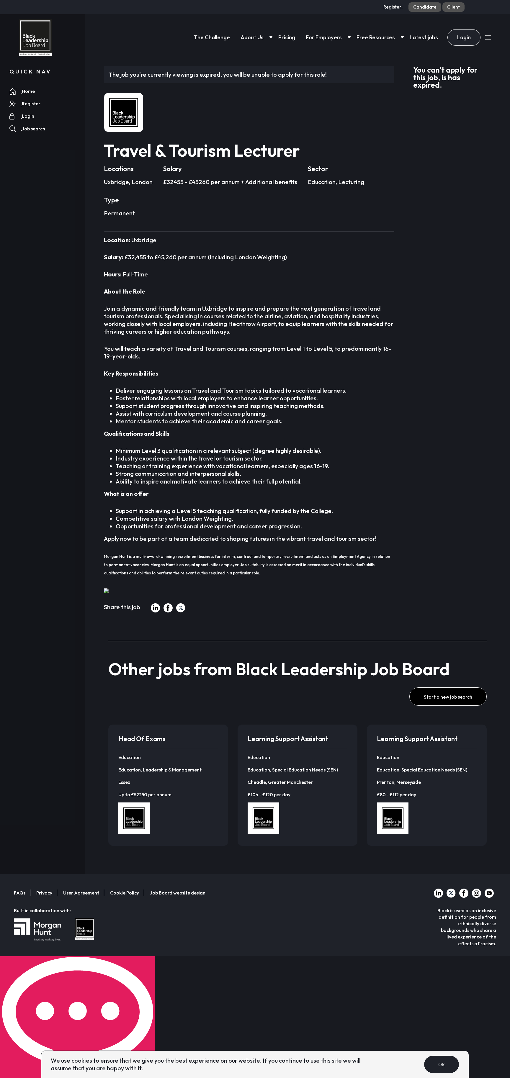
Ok (441, 1064)
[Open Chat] (77, 1017)
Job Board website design (177, 893)
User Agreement (81, 893)
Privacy (44, 893)
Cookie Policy (124, 893)
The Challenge (212, 37)
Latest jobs (424, 37)
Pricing (286, 37)
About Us (252, 37)
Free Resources (376, 37)
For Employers (324, 37)
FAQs (19, 893)
